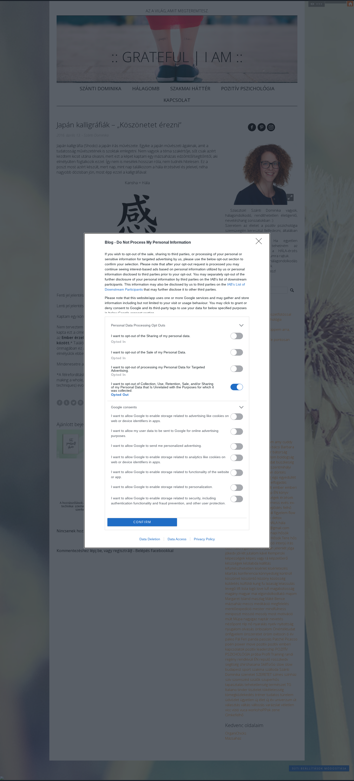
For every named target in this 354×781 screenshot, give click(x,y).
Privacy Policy (204, 539)
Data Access (177, 539)
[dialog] (177, 390)
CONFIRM (142, 522)
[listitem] (177, 325)
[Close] (260, 242)
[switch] (236, 336)
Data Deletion (149, 539)
